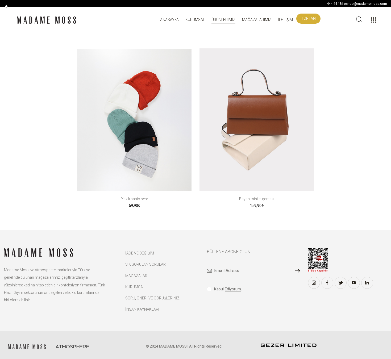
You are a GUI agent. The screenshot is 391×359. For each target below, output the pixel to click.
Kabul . (228, 289)
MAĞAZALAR (136, 276)
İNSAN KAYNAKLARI (142, 309)
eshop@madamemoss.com (365, 4)
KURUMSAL (135, 287)
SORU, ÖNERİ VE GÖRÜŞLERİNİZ (152, 298)
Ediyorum (233, 289)
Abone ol (296, 271)
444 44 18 (334, 4)
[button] (134, 206)
